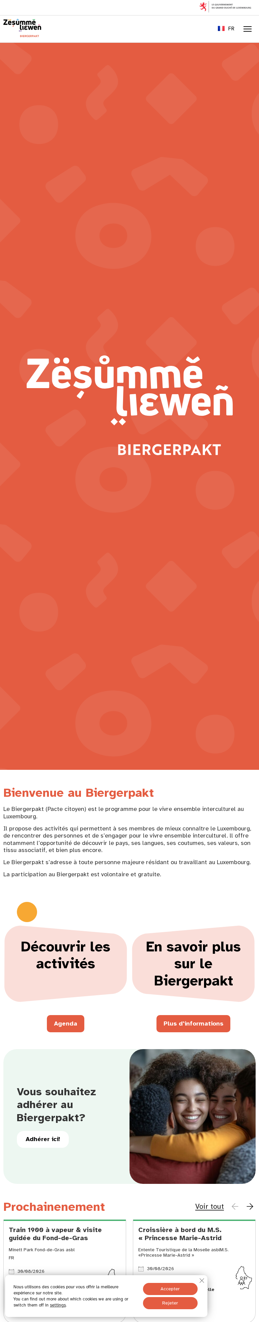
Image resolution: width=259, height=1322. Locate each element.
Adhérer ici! (43, 1139)
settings (58, 1305)
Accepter (170, 1289)
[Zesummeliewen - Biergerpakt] (22, 35)
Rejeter (170, 1303)
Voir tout (209, 1206)
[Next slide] (250, 1206)
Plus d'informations (193, 1023)
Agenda (65, 1023)
